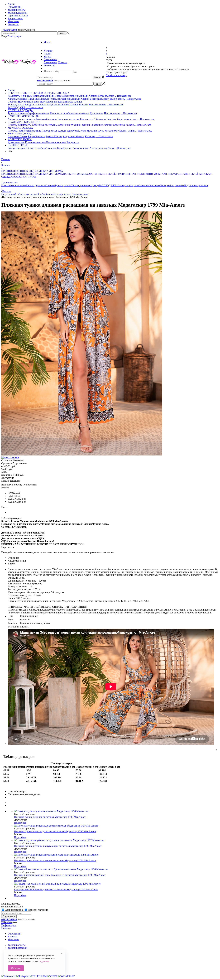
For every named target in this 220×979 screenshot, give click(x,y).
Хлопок (93, 95)
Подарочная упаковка (196, 185)
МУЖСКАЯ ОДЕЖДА (166, 173)
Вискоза (59, 95)
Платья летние (112, 113)
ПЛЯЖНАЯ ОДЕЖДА (75, 173)
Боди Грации (64, 148)
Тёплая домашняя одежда (85, 185)
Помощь (5, 928)
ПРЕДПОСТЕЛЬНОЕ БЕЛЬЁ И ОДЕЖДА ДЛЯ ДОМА (32, 173)
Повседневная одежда (54, 130)
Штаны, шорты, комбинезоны (133, 185)
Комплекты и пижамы (20, 95)
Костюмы (90, 136)
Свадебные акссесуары (44, 124)
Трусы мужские (106, 130)
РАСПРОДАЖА (16, 107)
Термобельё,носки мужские (82, 130)
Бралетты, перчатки (68, 119)
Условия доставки (17, 947)
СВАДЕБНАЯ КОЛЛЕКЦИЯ (136, 173)
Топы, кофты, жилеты (172, 185)
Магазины (13, 939)
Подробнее (20, 822)
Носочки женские (56, 142)
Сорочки (12, 101)
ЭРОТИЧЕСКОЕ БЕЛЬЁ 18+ (104, 173)
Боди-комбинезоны (46, 119)
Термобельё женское (45, 148)
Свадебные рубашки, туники (74, 124)
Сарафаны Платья (17, 136)
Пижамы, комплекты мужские (24, 130)
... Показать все (123, 95)
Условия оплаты (16, 945)
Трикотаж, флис (80, 194)
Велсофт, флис (106, 95)
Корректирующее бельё (20, 148)
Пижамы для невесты (19, 124)
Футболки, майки (125, 130)
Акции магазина (14, 909)
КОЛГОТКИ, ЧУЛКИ (24, 176)
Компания (6, 922)
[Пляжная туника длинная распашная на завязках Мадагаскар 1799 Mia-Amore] (81, 454)
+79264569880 (9, 29)
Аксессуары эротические (21, 119)
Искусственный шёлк (76, 95)
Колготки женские (35, 142)
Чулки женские (16, 142)
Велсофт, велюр (97, 104)
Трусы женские (80, 148)
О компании (50, 62)
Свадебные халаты (123, 124)
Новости (62, 62)
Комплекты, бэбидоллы (93, 119)
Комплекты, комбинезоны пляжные (69, 113)
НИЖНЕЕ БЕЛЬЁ (189, 173)
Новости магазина (37, 909)
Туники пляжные (17, 113)
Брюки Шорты (54, 136)
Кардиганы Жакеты (73, 136)
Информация (8, 925)
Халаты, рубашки (17, 98)
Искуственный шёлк (58, 104)
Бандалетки (73, 142)
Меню (47, 42)
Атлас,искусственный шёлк (65, 98)
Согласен (15, 968)
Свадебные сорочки (101, 124)
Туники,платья (16, 104)
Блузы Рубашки (36, 136)
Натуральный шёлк (43, 95)
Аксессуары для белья (102, 148)
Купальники (96, 113)
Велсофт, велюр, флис (111, 98)
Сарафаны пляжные (38, 113)
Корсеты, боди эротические (122, 119)
